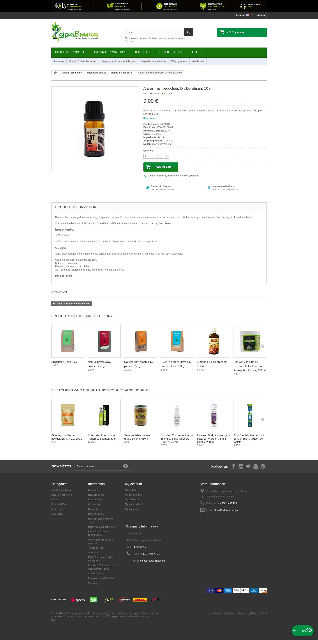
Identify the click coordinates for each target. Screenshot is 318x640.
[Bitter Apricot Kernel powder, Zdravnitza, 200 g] (67, 415)
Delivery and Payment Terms (118, 61)
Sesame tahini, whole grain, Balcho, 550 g (137, 437)
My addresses (133, 499)
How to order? (96, 514)
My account (133, 484)
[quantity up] (160, 156)
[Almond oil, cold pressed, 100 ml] (213, 341)
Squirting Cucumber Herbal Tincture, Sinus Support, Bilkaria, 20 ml (177, 438)
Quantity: (148, 150)
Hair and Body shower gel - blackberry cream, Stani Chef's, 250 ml (213, 438)
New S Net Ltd (259, 613)
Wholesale (198, 61)
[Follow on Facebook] (233, 466)
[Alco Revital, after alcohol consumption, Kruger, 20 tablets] (250, 415)
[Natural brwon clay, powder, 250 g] (104, 341)
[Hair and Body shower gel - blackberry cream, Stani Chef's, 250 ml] (213, 415)
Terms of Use (95, 547)
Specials (93, 490)
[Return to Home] (55, 73)
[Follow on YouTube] (255, 466)
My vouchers (132, 509)
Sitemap (93, 583)
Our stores (94, 504)
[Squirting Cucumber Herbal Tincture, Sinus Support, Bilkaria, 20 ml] (177, 415)
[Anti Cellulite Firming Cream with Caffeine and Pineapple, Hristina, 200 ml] (250, 341)
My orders (130, 490)
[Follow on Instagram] (241, 466)
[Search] (188, 32)
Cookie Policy (96, 573)
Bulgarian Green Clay (64, 361)
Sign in (261, 15)
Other (197, 52)
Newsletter (61, 466)
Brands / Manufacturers (82, 61)
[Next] (262, 346)
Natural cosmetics (110, 52)
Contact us (94, 509)
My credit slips (133, 494)
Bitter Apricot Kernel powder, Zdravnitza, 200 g (66, 437)
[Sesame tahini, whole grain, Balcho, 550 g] (140, 415)
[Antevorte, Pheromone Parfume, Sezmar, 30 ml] (104, 415)
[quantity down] (166, 156)
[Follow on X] (248, 466)
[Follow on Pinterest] (263, 466)
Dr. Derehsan (153, 93)
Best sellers (94, 499)
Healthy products (70, 52)
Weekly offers (179, 61)
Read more (148, 118)
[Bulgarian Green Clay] (67, 341)
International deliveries (153, 61)
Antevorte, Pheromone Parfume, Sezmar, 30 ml (102, 437)
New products (96, 494)
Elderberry (57, 514)
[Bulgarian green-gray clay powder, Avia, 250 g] (177, 341)
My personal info (134, 504)
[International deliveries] (159, 6)
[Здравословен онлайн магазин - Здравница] (85, 32)
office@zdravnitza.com (226, 510)
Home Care (143, 52)
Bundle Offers (172, 52)
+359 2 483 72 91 (229, 503)
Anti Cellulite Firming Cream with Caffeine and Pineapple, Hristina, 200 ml (250, 366)
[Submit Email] (125, 466)
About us (59, 61)
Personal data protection (102, 526)
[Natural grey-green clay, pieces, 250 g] (140, 341)
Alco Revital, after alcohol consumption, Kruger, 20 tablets (249, 438)
